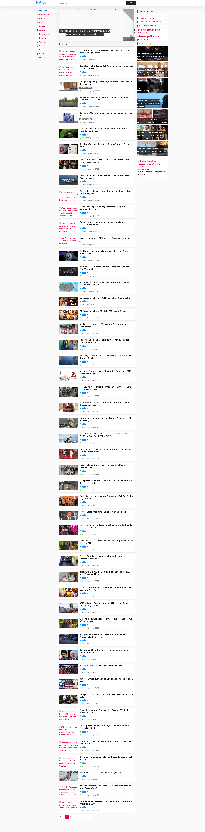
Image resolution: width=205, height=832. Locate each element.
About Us (141, 164)
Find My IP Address (150, 22)
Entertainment (45, 34)
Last (89, 817)
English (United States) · (149, 161)
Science (42, 50)
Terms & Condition (153, 164)
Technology (43, 42)
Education (43, 46)
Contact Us (142, 166)
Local (41, 22)
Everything (43, 10)
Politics (42, 18)
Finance (42, 26)
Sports (42, 30)
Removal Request (144, 169)
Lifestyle (42, 38)
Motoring (42, 58)
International (44, 14)
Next (83, 817)
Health (41, 54)
